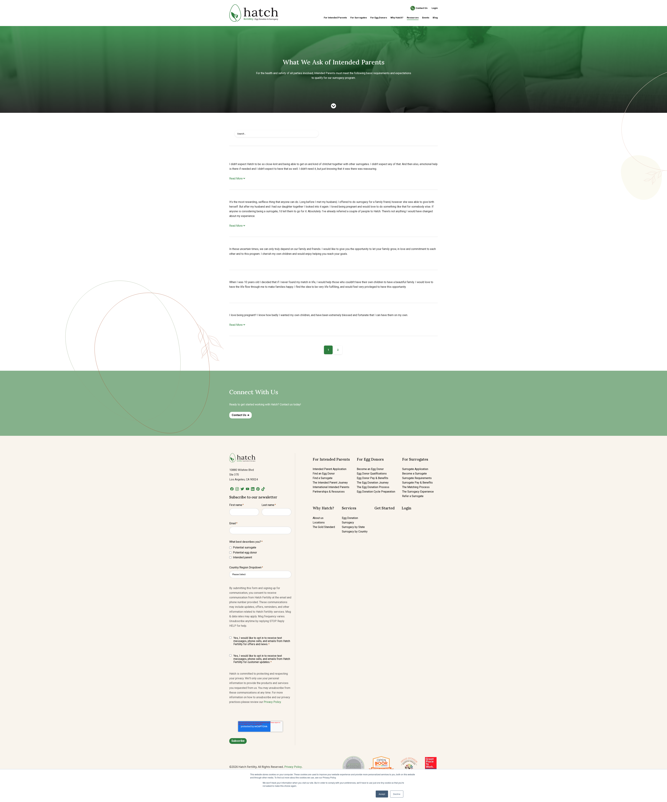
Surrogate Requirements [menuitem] (417, 478)
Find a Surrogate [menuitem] (322, 478)
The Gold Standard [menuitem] (324, 527)
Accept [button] (382, 793)
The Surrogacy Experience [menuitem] (418, 491)
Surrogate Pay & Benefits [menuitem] (417, 482)
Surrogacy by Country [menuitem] (355, 531)
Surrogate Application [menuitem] (415, 469)
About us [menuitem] (318, 518)
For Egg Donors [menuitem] (378, 17)
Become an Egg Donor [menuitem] (370, 469)
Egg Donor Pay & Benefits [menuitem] (372, 478)
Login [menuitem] (406, 508)
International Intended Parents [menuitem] (331, 487)
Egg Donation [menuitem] (350, 518)
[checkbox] (260, 552)
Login (435, 8)
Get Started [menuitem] (384, 508)
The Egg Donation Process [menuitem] (373, 487)
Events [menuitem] (425, 17)
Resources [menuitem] (413, 17)
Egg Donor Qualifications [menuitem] (372, 473)
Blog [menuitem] (435, 17)
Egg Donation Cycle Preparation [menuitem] (376, 491)
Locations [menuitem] (319, 522)
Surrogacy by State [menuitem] (353, 527)
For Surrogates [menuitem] (358, 17)
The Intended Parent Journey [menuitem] (330, 482)
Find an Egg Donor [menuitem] (324, 473)
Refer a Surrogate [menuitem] (412, 496)
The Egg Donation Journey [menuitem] (373, 482)
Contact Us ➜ (240, 415)
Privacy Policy (272, 702)
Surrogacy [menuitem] (348, 522)
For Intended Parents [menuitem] (335, 17)
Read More (236, 178)
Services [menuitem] (349, 508)
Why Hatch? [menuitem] (396, 17)
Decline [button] (396, 793)
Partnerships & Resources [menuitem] (329, 491)
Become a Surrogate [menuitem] (414, 473)
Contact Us (421, 8)
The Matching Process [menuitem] (416, 487)
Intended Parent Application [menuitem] (329, 469)
